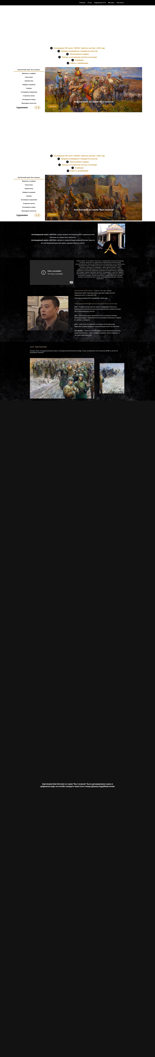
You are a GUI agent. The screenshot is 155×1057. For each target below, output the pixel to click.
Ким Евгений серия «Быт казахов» (29, 69)
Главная (82, 2)
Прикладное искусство (28, 103)
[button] (31, 378)
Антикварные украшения (29, 92)
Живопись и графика (29, 73)
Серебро (29, 88)
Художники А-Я (100, 2)
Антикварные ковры (29, 99)
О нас (90, 2)
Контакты (120, 2)
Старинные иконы (29, 96)
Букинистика (29, 81)
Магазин (111, 2)
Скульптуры (29, 77)
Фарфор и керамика (28, 84)
